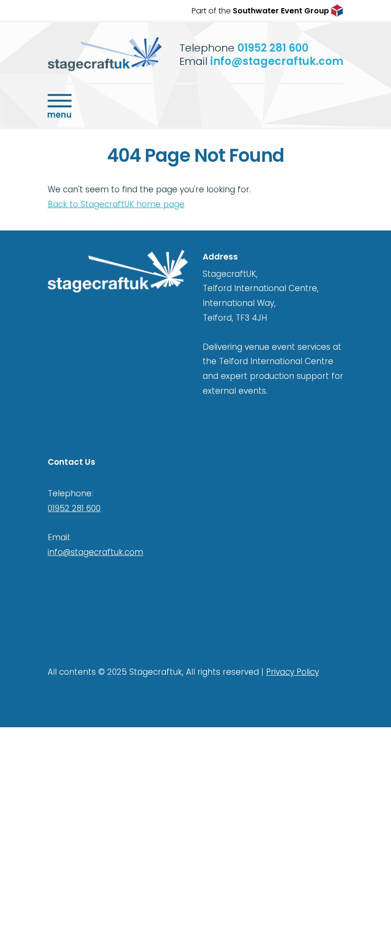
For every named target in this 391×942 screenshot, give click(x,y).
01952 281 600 (273, 48)
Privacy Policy (292, 672)
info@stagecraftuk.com (276, 61)
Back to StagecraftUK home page (116, 204)
